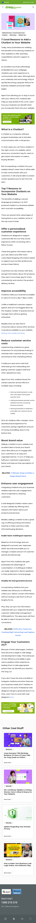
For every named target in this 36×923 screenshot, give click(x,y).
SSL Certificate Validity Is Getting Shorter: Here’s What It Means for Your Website (18, 792)
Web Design (13, 35)
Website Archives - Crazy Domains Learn (13, 33)
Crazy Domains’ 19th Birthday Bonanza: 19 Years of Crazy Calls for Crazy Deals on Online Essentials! (17, 756)
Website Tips (22, 35)
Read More (7, 762)
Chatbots (4, 35)
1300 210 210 (9, 902)
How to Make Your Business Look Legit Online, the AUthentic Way (18, 864)
